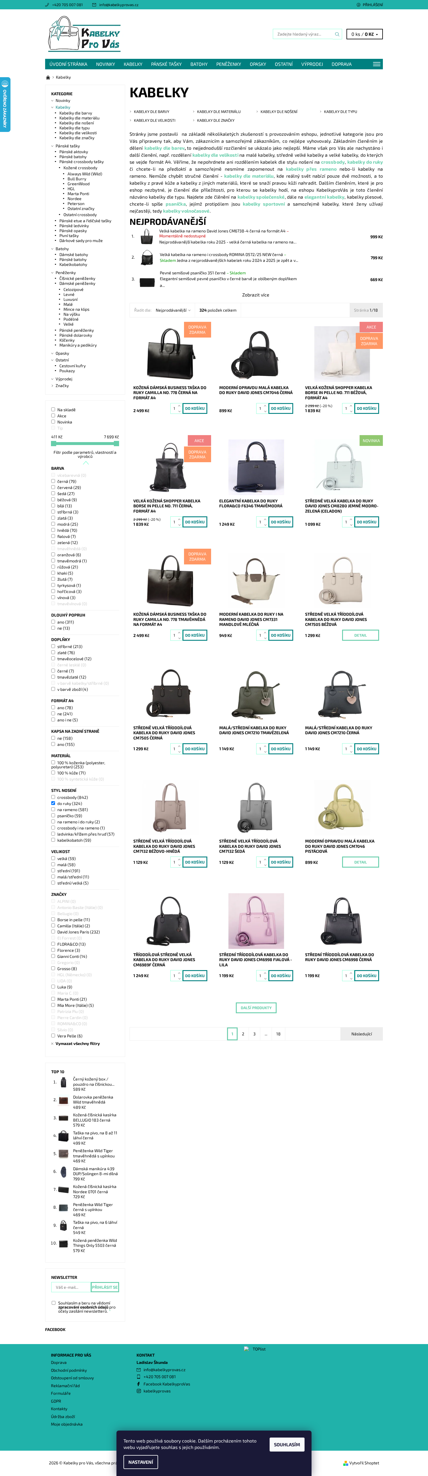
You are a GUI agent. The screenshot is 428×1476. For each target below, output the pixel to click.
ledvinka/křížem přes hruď (85, 833)
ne (63, 628)
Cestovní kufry (72, 365)
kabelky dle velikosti (215, 155)
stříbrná (67, 511)
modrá (67, 524)
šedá (66, 493)
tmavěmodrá (72, 560)
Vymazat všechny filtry (78, 1043)
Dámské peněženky (77, 283)
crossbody (333, 162)
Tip (60, 428)
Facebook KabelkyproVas (167, 1383)
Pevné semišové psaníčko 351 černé (203, 272)
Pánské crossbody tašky (81, 161)
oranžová (69, 554)
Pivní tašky (69, 235)
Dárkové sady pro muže (81, 240)
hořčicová (69, 591)
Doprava (342, 64)
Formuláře (61, 1393)
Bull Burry (77, 178)
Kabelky (133, 64)
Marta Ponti (78, 193)
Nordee (75, 198)
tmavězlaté (71, 677)
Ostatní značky (81, 208)
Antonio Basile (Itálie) (80, 907)
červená (69, 487)
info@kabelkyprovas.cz (119, 4)
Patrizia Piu (70, 1011)
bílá (64, 505)
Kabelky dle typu (74, 127)
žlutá (64, 579)
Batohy (199, 64)
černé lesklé (71, 664)
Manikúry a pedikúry (78, 344)
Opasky (258, 64)
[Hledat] (337, 34)
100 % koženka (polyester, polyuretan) (78, 764)
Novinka (64, 421)
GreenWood (79, 183)
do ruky (69, 803)
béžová (67, 499)
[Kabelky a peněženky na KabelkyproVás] (48, 77)
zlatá (65, 517)
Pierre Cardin (72, 1017)
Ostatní (284, 64)
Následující (361, 1033)
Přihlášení (373, 4)
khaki (65, 573)
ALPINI (66, 901)
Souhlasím (287, 1444)
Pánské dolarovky (75, 335)
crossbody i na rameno (81, 827)
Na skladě (66, 409)
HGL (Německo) (74, 974)
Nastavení (140, 1462)
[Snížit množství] (180, 411)
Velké (68, 324)
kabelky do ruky (365, 162)
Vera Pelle (69, 1035)
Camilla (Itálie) (73, 925)
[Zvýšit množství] (180, 406)
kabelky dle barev (164, 148)
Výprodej (312, 64)
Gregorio (68, 962)
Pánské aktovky (73, 151)
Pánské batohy (72, 156)
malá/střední (73, 876)
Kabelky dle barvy (75, 112)
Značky (62, 385)
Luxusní (70, 299)
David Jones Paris (78, 931)
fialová (66, 536)
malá (66, 864)
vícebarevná (71, 475)
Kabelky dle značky (76, 137)
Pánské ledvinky (74, 225)
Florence (68, 950)
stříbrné (69, 646)
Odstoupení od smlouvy (72, 1377)
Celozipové (73, 289)
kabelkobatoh (74, 840)
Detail (360, 635)
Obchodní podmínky (69, 1370)
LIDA (64, 980)
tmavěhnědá (72, 548)
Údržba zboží (63, 1416)
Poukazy (67, 370)
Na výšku (71, 314)
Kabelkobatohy (73, 264)
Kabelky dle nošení (76, 122)
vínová (66, 597)
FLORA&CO (71, 944)
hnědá (67, 530)
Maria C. (67, 993)
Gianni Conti (72, 956)
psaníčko (69, 815)
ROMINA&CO (72, 1023)
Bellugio (68, 913)
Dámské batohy (73, 254)
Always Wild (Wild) (85, 173)
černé (65, 670)
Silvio (65, 1029)
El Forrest (69, 937)
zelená (67, 542)
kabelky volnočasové (186, 210)
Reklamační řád (65, 1385)
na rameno (72, 809)
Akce (61, 415)
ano (65, 621)
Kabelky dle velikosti (78, 132)
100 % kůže (71, 772)
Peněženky (228, 64)
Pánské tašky (166, 64)
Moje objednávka (67, 1424)
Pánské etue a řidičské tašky (85, 220)
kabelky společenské (261, 196)
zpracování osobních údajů (83, 1306)
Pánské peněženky (76, 330)
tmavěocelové (74, 658)
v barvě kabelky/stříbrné (83, 683)
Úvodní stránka (68, 64)
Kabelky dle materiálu (79, 117)
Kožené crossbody (80, 167)
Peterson (76, 203)
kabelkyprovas (157, 1390)
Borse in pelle (73, 919)
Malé (68, 304)
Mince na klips (76, 309)
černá (66, 481)
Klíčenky (67, 340)
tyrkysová (69, 585)
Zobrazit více (255, 294)
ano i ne (67, 719)
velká (66, 858)
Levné (69, 294)
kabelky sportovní (264, 203)
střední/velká (73, 882)
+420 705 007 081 (67, 4)
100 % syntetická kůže (80, 778)
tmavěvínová (72, 603)
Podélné (71, 319)
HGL (71, 188)
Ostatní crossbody (80, 214)
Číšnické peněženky (77, 278)
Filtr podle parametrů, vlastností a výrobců (85, 454)
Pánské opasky (73, 230)
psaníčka (176, 203)
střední (68, 870)
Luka (64, 986)
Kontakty (59, 1408)
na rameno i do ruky (78, 821)
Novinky (105, 64)
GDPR (56, 1401)
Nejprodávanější (171, 310)
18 (278, 1033)
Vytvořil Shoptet (364, 1462)
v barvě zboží (72, 689)
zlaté (66, 652)
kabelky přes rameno (311, 169)
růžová (67, 566)
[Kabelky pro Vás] (84, 33)
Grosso (67, 968)
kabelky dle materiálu (248, 176)
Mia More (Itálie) (75, 1005)
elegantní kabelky (324, 196)
